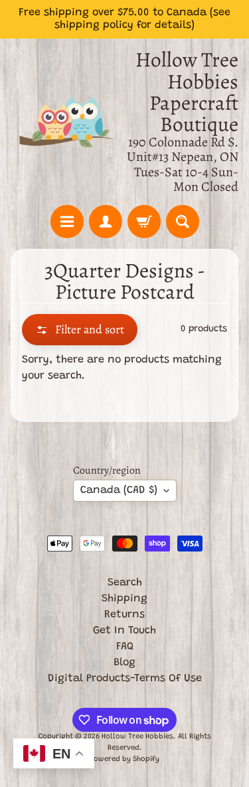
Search (125, 582)
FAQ (124, 646)
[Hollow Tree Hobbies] (68, 122)
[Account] (105, 221)
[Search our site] (182, 221)
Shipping (124, 598)
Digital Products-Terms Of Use (125, 678)
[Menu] (67, 221)
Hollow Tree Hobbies (137, 736)
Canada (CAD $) (118, 490)
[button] (79, 329)
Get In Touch (124, 630)
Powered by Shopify (124, 759)
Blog (124, 662)
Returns (124, 614)
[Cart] (144, 221)
